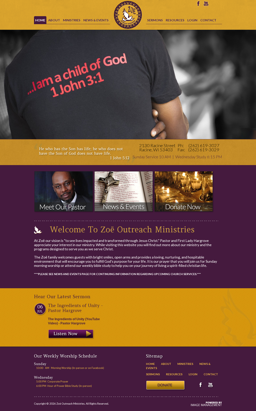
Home (40, 20)
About (54, 20)
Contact (208, 20)
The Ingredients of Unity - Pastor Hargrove (75, 308)
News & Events (96, 20)
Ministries (71, 20)
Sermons (155, 20)
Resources (175, 20)
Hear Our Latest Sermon (62, 296)
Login (192, 20)
